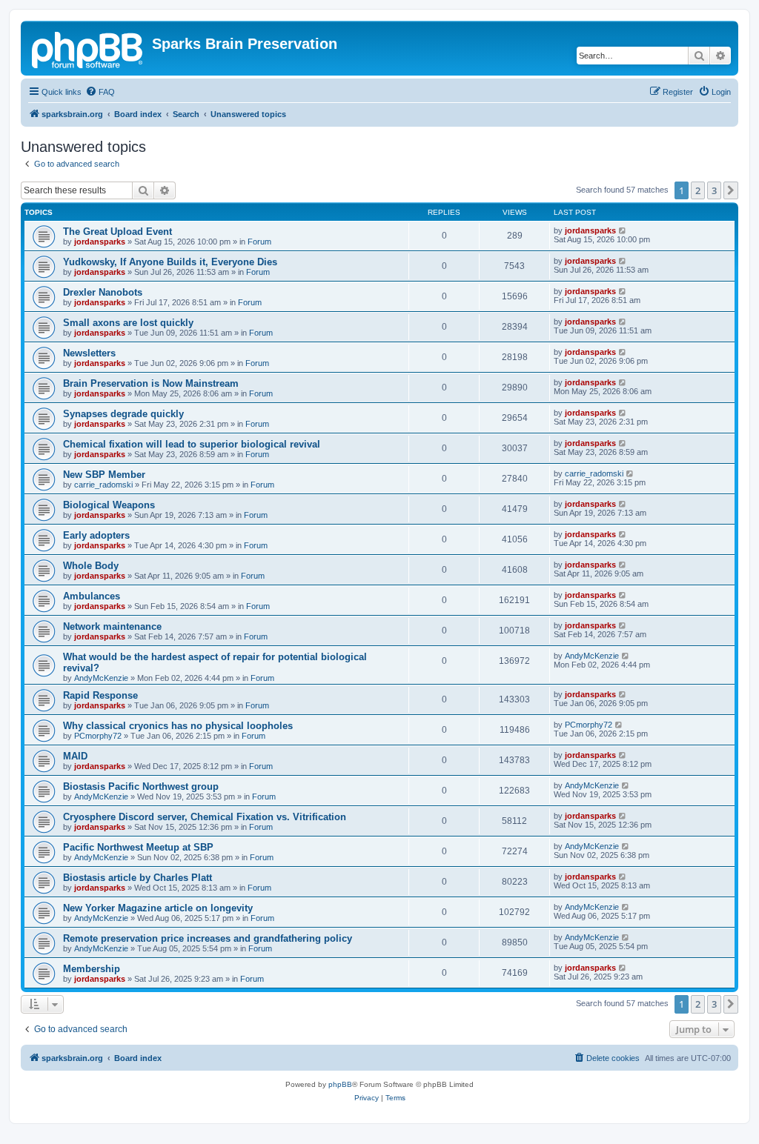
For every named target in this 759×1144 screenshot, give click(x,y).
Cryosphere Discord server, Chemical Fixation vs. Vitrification (204, 816)
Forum (259, 241)
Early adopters (96, 535)
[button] (730, 190)
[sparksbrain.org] (88, 48)
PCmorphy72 (98, 735)
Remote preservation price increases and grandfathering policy (207, 938)
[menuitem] (100, 92)
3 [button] (714, 190)
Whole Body (91, 565)
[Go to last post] (623, 230)
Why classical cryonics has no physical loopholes (178, 725)
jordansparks (99, 241)
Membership (91, 968)
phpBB (340, 1084)
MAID (75, 756)
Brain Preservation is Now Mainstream (151, 383)
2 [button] (697, 190)
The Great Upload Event (117, 231)
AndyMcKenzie (101, 678)
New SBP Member (104, 474)
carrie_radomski (103, 484)
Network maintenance (112, 626)
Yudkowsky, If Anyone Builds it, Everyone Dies (170, 261)
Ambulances (91, 596)
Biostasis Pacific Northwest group (141, 786)
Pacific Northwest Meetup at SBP (138, 847)
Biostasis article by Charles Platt (137, 877)
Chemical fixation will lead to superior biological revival (191, 444)
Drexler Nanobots (102, 292)
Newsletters (89, 353)
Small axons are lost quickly (128, 322)
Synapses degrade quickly (123, 413)
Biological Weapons (109, 505)
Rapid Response (100, 695)
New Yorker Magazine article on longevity (158, 908)
